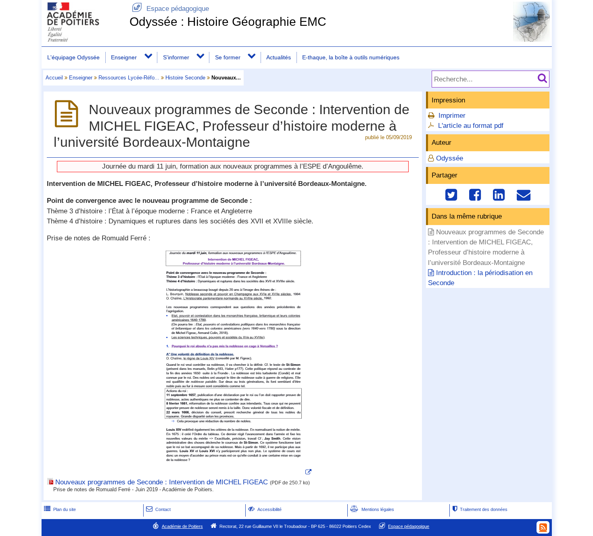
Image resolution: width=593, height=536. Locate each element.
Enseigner (124, 57)
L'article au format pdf (470, 125)
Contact (158, 509)
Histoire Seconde (185, 78)
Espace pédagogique (170, 9)
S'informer (176, 57)
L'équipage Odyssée (73, 57)
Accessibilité (265, 509)
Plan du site (60, 509)
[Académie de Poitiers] (84, 39)
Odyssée (449, 158)
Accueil (54, 78)
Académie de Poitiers (182, 526)
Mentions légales (372, 509)
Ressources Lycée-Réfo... (128, 78)
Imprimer (452, 115)
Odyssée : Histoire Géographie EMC (227, 21)
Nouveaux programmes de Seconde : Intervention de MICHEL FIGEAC (161, 482)
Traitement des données (480, 509)
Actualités (278, 57)
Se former (227, 57)
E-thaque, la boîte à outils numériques (350, 57)
